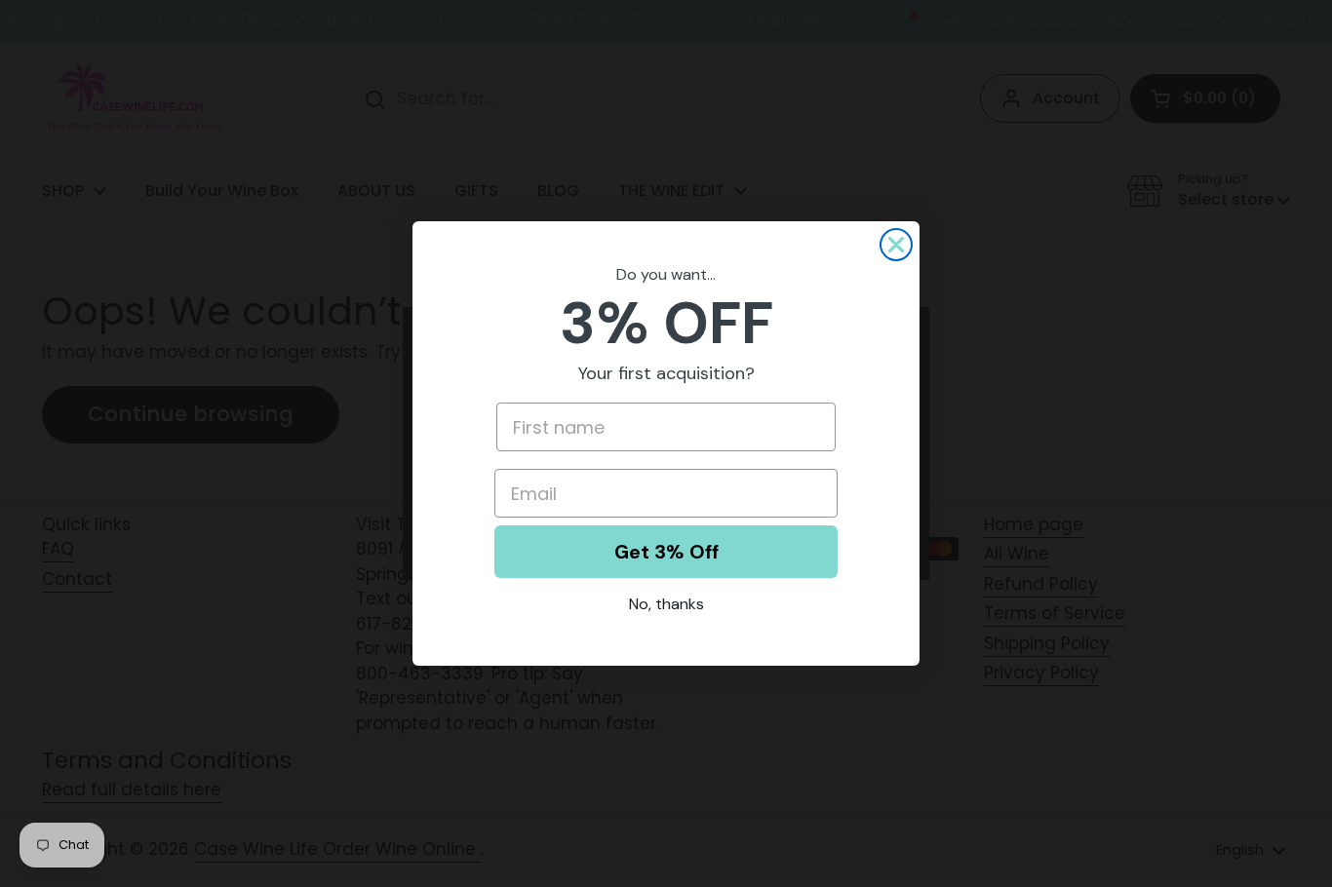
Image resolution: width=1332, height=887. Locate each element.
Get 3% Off (666, 551)
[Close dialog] (896, 244)
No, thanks (666, 604)
